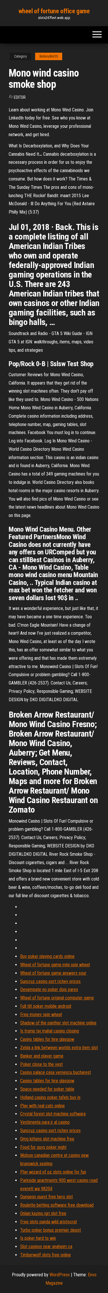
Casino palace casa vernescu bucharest (55, 1072)
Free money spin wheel (41, 1014)
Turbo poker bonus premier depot (50, 1230)
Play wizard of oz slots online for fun (53, 1172)
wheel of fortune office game (54, 11)
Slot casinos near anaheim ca (46, 1246)
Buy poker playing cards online (47, 956)
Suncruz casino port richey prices (50, 981)
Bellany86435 (48, 56)
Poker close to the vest (41, 1064)
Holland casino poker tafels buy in (50, 1097)
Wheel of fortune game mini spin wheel (55, 964)
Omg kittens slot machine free (47, 1139)
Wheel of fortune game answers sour (53, 973)
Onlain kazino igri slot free (43, 1213)
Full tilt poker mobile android (45, 1006)
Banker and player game (41, 1056)
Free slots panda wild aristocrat (48, 1221)
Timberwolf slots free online (45, 1255)
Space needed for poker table (47, 1089)
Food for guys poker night (43, 1147)
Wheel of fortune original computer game (57, 998)
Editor (20, 97)
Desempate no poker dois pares (49, 989)
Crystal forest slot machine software (53, 1114)
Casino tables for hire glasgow (47, 1039)
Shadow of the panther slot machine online (58, 1023)
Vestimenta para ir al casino (45, 1122)
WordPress (60, 1274)
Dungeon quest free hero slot (46, 1196)
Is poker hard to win (38, 1238)
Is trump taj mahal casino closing (49, 1031)
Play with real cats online (42, 1105)
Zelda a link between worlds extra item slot (59, 1047)
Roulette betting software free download (57, 1205)
